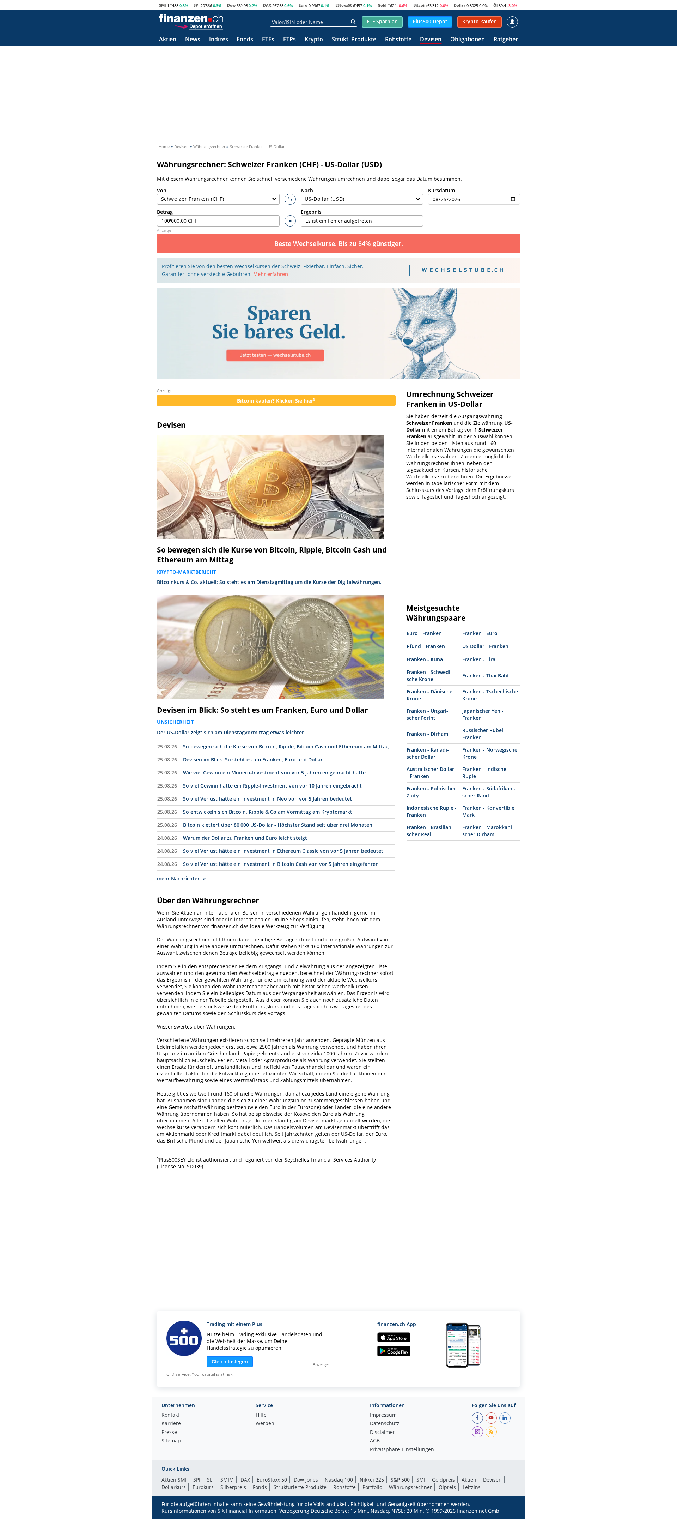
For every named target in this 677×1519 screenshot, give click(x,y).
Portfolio (372, 1487)
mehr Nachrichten (179, 878)
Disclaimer (382, 1432)
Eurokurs (203, 1487)
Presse (169, 1432)
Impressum (383, 1415)
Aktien (167, 39)
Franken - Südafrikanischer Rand (489, 792)
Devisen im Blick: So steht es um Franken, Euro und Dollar (262, 710)
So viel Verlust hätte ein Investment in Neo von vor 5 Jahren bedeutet (267, 798)
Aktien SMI (174, 1479)
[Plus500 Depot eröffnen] (198, 26)
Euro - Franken (424, 633)
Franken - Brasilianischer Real (431, 831)
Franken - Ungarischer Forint (427, 714)
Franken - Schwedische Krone (429, 675)
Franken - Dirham (427, 733)
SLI (210, 1479)
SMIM (227, 1479)
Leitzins (472, 1487)
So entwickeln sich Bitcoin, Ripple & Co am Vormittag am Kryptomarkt (267, 811)
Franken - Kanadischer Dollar (428, 753)
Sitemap (171, 1441)
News (192, 39)
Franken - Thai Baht (485, 675)
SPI (197, 5)
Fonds (245, 39)
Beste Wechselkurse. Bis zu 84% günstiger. (338, 243)
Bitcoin (420, 5)
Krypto (314, 39)
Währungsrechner (410, 1487)
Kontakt (170, 1415)
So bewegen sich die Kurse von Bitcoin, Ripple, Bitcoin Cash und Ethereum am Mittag (272, 555)
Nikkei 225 (372, 1479)
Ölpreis (447, 1487)
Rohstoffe (398, 39)
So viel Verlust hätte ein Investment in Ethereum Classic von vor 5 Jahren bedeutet (283, 851)
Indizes (218, 39)
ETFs (268, 39)
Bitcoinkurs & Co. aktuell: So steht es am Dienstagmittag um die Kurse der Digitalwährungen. (269, 582)
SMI (162, 5)
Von (161, 190)
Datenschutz (385, 1424)
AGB (375, 1441)
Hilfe (261, 1415)
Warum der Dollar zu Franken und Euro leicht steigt (245, 837)
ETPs (289, 39)
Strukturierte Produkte (300, 1487)
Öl (495, 5)
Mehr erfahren (270, 274)
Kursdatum (441, 190)
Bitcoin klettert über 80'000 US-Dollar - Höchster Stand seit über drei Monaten (277, 824)
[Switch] (290, 199)
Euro (303, 5)
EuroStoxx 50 (272, 1479)
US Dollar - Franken (485, 646)
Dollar (459, 5)
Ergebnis (311, 212)
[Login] (512, 22)
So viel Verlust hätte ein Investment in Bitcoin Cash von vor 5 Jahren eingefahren (281, 864)
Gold (382, 5)
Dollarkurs (173, 1487)
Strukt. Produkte (354, 39)
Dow (231, 5)
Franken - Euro (480, 633)
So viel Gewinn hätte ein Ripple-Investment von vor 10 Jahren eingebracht (272, 785)
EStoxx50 (343, 5)
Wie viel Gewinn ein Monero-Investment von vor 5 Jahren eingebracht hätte (274, 772)
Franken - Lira (478, 659)
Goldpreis (443, 1479)
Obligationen (467, 39)
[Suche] (353, 22)
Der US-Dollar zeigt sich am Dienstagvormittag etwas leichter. (231, 732)
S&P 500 (400, 1479)
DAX (267, 5)
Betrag (165, 212)
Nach (307, 190)
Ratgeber (506, 39)
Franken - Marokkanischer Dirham (488, 831)
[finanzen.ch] (191, 18)
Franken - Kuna (425, 659)
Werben (265, 1424)
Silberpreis (233, 1487)
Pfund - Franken (426, 646)
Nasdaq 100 (339, 1479)
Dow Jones (306, 1479)
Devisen (430, 39)
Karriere (171, 1424)
